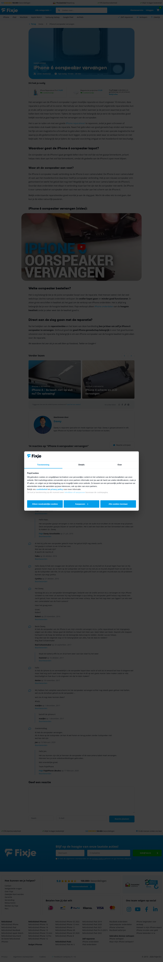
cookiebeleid (41, 489)
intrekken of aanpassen (74, 492)
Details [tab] (81, 465)
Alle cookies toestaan (118, 504)
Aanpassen (80, 504)
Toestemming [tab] (43, 465)
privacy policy (57, 489)
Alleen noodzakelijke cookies (45, 504)
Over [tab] (120, 465)
